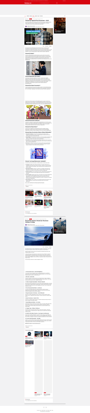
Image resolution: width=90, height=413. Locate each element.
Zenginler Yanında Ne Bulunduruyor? (34, 323)
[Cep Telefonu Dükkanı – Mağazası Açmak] (29, 368)
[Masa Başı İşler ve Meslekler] (39, 335)
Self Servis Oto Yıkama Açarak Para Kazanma (37, 182)
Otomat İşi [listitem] (27, 186)
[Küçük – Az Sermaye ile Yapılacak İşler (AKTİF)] (48, 368)
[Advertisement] (45, 10)
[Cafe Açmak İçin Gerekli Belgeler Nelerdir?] (60, 25)
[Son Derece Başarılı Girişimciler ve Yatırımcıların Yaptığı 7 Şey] (48, 335)
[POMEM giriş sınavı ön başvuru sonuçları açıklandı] (29, 335)
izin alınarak (47, 129)
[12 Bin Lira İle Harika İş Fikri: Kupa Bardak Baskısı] (39, 368)
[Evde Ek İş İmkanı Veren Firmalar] (29, 204)
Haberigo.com (27, 3)
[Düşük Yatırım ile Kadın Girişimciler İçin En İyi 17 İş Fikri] (39, 195)
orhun (28, 224)
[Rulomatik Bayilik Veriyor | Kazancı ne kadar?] (48, 204)
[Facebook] (44, 407)
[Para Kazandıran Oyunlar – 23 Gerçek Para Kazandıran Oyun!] (29, 195)
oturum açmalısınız (34, 213)
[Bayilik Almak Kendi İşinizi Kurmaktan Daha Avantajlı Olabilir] (48, 195)
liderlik (44, 315)
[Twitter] (46, 407)
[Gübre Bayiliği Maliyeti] (39, 204)
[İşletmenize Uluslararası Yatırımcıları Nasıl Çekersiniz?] (59, 226)
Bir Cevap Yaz (28, 399)
